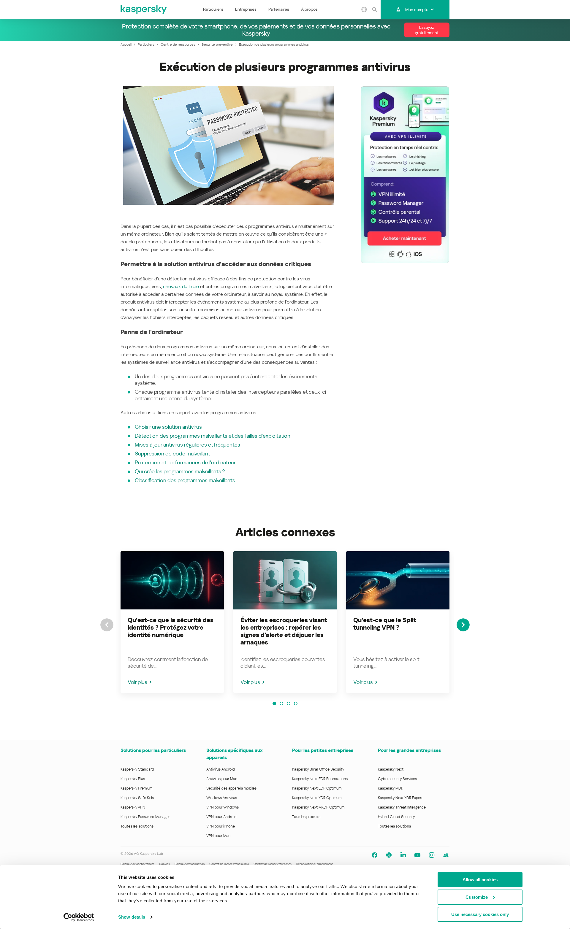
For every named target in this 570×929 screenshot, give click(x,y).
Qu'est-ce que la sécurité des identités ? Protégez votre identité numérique (170, 628)
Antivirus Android (220, 769)
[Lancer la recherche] (374, 9)
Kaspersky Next (390, 769)
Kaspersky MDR (390, 788)
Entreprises (245, 9)
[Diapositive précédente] (107, 625)
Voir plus (137, 682)
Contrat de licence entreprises (273, 864)
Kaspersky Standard (137, 769)
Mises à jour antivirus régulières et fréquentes (187, 445)
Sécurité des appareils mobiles (231, 788)
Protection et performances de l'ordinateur (185, 462)
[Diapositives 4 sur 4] (295, 703)
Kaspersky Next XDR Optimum (316, 797)
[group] (172, 622)
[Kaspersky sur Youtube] (417, 855)
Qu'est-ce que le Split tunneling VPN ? (384, 624)
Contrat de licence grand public (229, 864)
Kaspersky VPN (133, 807)
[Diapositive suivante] (463, 625)
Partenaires (278, 9)
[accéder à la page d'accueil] (144, 9)
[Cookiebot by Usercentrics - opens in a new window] (79, 917)
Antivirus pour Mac (221, 778)
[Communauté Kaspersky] (445, 855)
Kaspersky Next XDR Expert (400, 797)
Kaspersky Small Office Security (318, 769)
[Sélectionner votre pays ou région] (364, 9)
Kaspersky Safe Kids (137, 797)
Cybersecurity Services (397, 778)
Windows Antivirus (221, 797)
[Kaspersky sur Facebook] (374, 855)
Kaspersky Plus (133, 778)
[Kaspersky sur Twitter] (388, 855)
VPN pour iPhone (220, 826)
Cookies (164, 864)
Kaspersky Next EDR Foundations (320, 778)
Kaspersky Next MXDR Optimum (318, 807)
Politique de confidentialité (137, 864)
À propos (309, 9)
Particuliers (213, 9)
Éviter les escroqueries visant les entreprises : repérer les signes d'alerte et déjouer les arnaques (283, 631)
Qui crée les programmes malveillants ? (180, 471)
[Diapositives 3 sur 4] (288, 703)
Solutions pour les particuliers (153, 750)
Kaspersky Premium (136, 788)
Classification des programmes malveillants (185, 480)
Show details (131, 917)
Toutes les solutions (137, 826)
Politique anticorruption (190, 864)
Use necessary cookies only (480, 914)
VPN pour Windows (222, 807)
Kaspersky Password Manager (145, 816)
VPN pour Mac (218, 835)
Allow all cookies (480, 879)
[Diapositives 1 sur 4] (274, 703)
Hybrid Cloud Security (396, 816)
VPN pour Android (221, 816)
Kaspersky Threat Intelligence (402, 807)
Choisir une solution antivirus (168, 427)
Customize (477, 897)
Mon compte (416, 9)
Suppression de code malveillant (172, 453)
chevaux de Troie (181, 286)
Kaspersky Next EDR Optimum (316, 788)
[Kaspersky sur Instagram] (431, 855)
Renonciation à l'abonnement (314, 864)
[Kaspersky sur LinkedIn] (403, 855)
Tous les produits (306, 816)
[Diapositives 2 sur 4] (281, 703)
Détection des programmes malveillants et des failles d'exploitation (212, 436)
